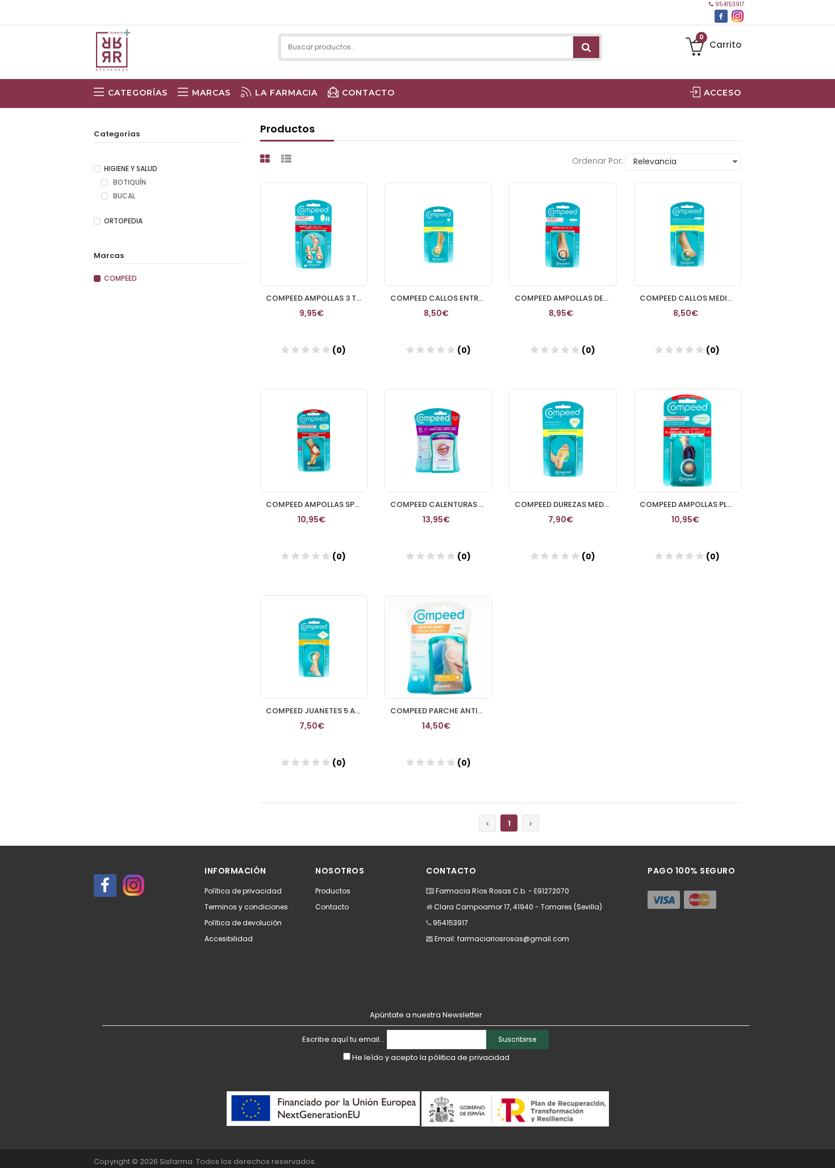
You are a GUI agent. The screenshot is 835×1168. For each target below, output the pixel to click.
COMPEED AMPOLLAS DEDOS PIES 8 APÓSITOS (565, 298)
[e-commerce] (113, 47)
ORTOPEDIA (123, 221)
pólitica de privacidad (469, 1057)
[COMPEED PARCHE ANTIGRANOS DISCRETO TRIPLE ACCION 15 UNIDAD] (438, 647)
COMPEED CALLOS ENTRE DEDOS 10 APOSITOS (441, 298)
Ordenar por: (597, 161)
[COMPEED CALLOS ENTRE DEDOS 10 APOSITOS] (438, 234)
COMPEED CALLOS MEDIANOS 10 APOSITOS (690, 298)
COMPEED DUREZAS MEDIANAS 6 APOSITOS (565, 504)
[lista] (287, 159)
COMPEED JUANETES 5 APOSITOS (317, 710)
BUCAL (123, 196)
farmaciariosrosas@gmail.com (513, 938)
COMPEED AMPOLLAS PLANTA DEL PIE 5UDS (690, 504)
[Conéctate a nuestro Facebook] (721, 16)
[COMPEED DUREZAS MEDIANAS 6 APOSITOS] (563, 440)
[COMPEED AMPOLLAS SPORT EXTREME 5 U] (314, 440)
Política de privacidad (243, 891)
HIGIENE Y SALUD (130, 168)
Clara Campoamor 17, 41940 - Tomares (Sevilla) (518, 907)
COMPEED (120, 278)
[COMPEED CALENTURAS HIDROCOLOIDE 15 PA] (438, 440)
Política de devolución (243, 923)
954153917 (728, 4)
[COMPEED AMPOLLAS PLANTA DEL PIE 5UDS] (687, 440)
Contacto (332, 907)
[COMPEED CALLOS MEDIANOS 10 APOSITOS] (687, 234)
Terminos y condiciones (246, 907)
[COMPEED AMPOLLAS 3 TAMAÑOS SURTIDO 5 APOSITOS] (314, 234)
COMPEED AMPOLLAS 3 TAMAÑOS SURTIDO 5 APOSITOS (317, 298)
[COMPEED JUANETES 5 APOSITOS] (314, 647)
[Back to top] (823, 1147)
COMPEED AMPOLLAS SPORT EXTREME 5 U (317, 504)
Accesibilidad (228, 938)
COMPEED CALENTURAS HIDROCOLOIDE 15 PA (441, 504)
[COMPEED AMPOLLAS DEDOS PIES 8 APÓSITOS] (563, 234)
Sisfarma (176, 1161)
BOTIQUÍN (128, 182)
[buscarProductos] (586, 47)
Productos (332, 891)
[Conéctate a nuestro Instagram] (737, 16)
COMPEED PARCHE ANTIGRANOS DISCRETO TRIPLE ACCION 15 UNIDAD (441, 710)
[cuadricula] (266, 159)
